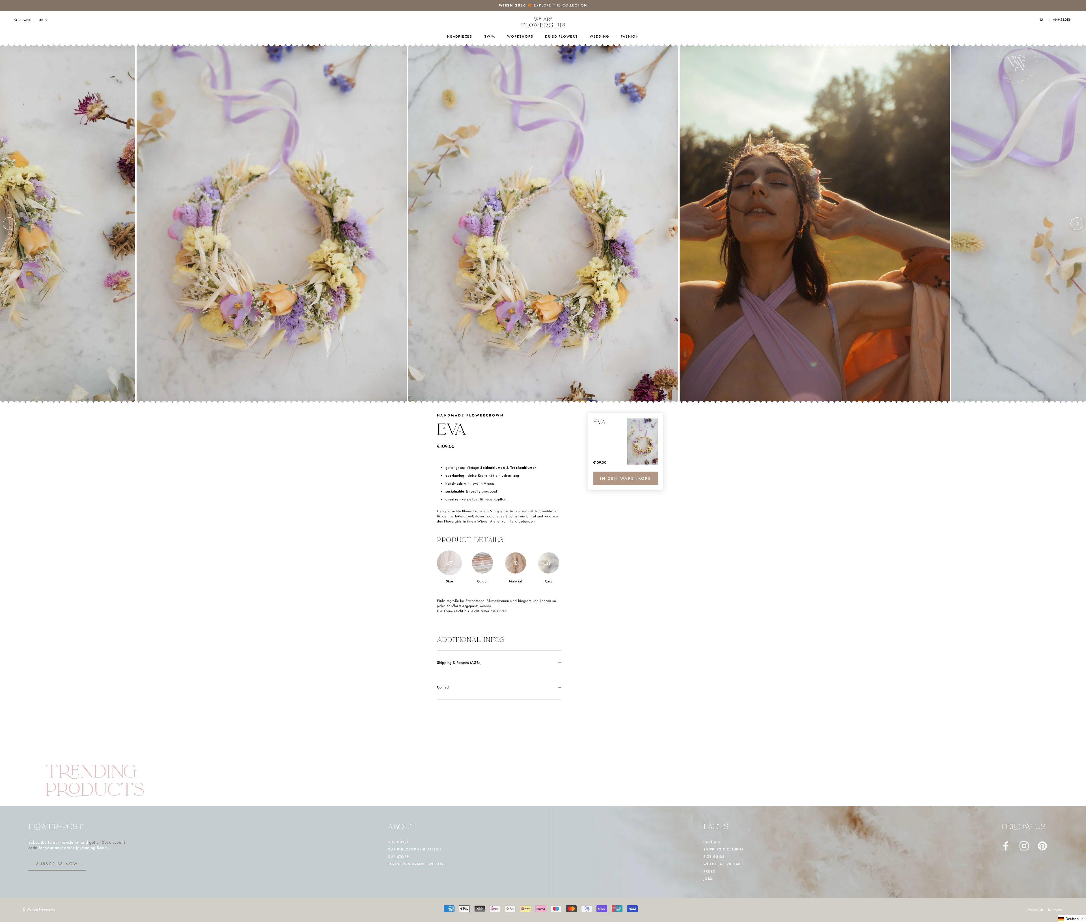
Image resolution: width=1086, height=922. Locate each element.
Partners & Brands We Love (416, 864)
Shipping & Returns (723, 849)
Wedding (599, 36)
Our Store (398, 856)
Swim (489, 36)
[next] (1076, 223)
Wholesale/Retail (722, 864)
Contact (443, 687)
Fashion (630, 36)
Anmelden (1062, 20)
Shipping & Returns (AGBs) (459, 662)
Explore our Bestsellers (567, 5)
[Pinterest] (1042, 845)
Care (548, 581)
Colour (482, 581)
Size (449, 581)
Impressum (1055, 909)
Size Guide (714, 856)
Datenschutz (1035, 909)
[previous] (9, 223)
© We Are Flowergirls (39, 909)
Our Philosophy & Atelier (414, 849)
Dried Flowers (561, 36)
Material (515, 581)
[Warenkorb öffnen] (1044, 19)
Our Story (398, 842)
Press (709, 871)
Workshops (520, 36)
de (41, 20)
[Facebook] (1005, 845)
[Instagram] (1024, 845)
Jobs (707, 878)
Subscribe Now (57, 864)
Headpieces (459, 36)
